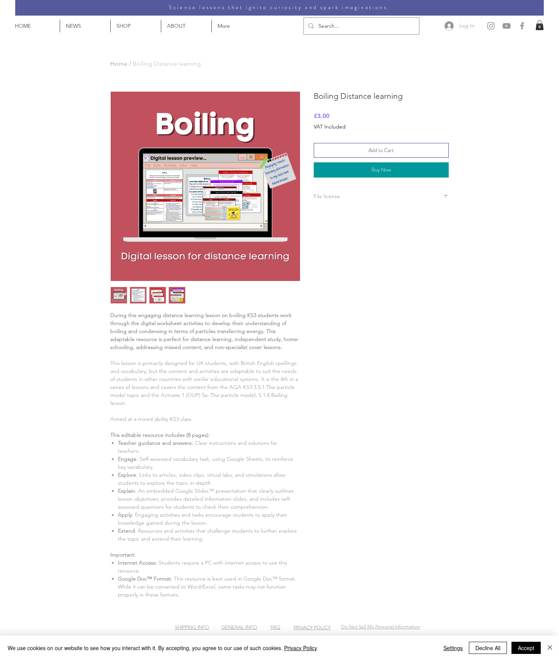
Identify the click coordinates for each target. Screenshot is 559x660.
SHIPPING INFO (192, 627)
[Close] (549, 648)
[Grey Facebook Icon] (522, 26)
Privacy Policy (300, 648)
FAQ (275, 627)
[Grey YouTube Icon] (506, 26)
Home (118, 63)
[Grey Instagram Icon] (491, 26)
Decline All (487, 648)
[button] (539, 25)
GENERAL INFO (239, 627)
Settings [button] (453, 648)
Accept (526, 648)
